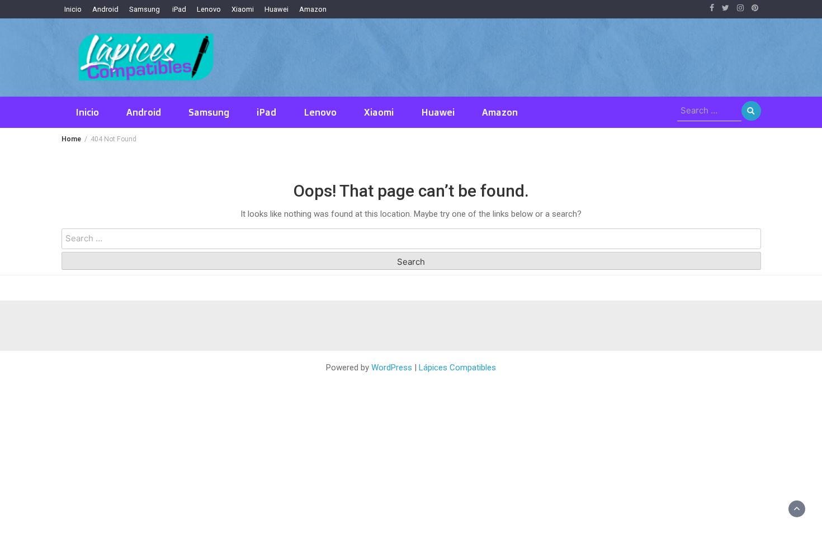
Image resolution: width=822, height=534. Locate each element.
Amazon (313, 9)
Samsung (144, 9)
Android (105, 9)
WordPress (391, 368)
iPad (178, 9)
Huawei (276, 9)
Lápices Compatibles (457, 368)
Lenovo (209, 9)
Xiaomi (243, 9)
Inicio (73, 9)
